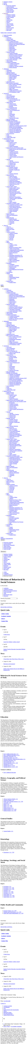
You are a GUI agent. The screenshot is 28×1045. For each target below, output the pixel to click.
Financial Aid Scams (14, 118)
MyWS (5, 3)
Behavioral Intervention (14, 191)
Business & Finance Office (15, 247)
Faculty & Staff (9, 12)
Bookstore (8, 26)
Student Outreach (10, 213)
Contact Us (8, 136)
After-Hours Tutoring (14, 162)
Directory (8, 21)
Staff (10, 80)
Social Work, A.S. (7, 894)
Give (4, 1008)
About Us (5, 225)
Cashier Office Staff (10, 137)
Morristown (12, 234)
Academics (5, 36)
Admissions (6, 68)
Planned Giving (12, 267)
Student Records (10, 217)
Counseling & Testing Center (13, 203)
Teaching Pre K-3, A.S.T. (9, 765)
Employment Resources (14, 206)
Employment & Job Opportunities (11, 1009)
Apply (2, 284)
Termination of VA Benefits (15, 182)
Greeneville (11, 235)
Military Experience (13, 89)
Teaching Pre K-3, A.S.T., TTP (10, 766)
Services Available (13, 168)
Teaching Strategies (13, 173)
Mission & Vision (10, 229)
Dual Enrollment (13, 76)
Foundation (8, 263)
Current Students (10, 7)
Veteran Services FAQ (14, 184)
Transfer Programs (10, 52)
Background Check (7, 594)
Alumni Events (12, 278)
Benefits (11, 276)
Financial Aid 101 (10, 97)
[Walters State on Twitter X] (4, 1018)
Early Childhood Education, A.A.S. (11, 755)
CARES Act (12, 116)
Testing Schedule (13, 211)
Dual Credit (12, 79)
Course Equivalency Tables (15, 58)
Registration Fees (13, 107)
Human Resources (13, 252)
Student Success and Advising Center (14, 147)
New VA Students (13, 177)
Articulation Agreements (14, 57)
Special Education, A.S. (8, 761)
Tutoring (8, 159)
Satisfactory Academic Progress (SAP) (18, 125)
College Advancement (14, 248)
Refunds (11, 106)
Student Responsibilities (14, 181)
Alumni (8, 273)
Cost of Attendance (10, 96)
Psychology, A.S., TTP (8, 887)
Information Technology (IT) (15, 255)
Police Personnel (13, 190)
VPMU (5, 572)
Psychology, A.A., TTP (8, 889)
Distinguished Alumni (14, 277)
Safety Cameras (12, 202)
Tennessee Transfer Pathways (16, 54)
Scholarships (12, 114)
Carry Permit (12, 199)
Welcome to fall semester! (9, 663)
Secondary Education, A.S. (9, 760)
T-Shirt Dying (6, 634)
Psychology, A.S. (7, 886)
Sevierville (11, 237)
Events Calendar (10, 17)
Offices (8, 242)
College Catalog (10, 25)
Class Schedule (9, 23)
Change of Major (13, 155)
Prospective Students (11, 5)
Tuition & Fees (9, 102)
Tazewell (11, 238)
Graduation (11, 222)
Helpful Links (12, 101)
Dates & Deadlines (10, 119)
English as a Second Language (16, 66)
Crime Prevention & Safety (15, 193)
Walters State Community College (8, 32)
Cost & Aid (6, 93)
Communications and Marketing (16, 250)
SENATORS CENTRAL (6, 607)
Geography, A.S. (7, 802)
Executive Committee (14, 265)
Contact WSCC (9, 228)
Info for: (5, 4)
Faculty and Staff (7, 592)
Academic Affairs (13, 244)
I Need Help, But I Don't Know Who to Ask (13, 659)
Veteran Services (10, 175)
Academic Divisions (11, 40)
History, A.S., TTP (7, 805)
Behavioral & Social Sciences (16, 43)
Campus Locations (10, 232)
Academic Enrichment (11, 62)
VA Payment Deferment (14, 178)
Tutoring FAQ (12, 163)
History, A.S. (6, 804)
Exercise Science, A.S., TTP (9, 910)
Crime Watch (12, 195)
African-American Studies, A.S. (10, 799)
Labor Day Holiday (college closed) (11, 641)
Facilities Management (14, 251)
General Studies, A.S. (8, 831)
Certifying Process (13, 180)
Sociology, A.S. (7, 890)
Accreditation (9, 272)
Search (2, 598)
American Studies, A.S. (8, 800)
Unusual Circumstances (14, 132)
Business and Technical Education (17, 44)
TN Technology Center (14, 92)
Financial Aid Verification (15, 129)
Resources (5, 13)
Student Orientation (13, 146)
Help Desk (8, 30)
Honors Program (13, 67)
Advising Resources (13, 153)
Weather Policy (9, 281)
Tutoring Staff (12, 164)
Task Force (11, 185)
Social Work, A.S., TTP (8, 895)
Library (8, 22)
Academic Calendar (10, 16)
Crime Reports (12, 194)
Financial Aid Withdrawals (15, 131)
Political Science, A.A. (8, 808)
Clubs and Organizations (12, 215)
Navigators (11, 145)
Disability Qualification (14, 169)
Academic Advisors (13, 151)
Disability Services (10, 166)
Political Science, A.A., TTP (9, 809)
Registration (12, 150)
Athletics (8, 18)
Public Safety (12, 50)
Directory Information (14, 220)
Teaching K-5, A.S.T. (8, 764)
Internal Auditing (13, 259)
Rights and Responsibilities (15, 127)
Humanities (11, 46)
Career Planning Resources (15, 207)
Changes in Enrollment (14, 123)
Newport (11, 239)
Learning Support (13, 65)
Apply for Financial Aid (11, 98)
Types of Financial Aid (11, 109)
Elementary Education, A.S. (9, 756)
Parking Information (13, 189)
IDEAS (11, 254)
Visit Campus (12, 144)
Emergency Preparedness (15, 197)
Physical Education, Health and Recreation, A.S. (14, 759)
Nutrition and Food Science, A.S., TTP (12, 912)
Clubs (4, 593)
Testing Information (13, 210)
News (7, 241)
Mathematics (12, 48)
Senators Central (10, 27)
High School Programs (11, 74)
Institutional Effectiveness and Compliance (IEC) (16, 257)
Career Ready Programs (11, 59)
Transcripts (11, 221)
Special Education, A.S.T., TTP (10, 763)
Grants (10, 111)
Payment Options (13, 105)
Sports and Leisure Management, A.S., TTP (13, 913)
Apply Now (9, 71)
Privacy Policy (6, 1026)
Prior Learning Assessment (12, 83)
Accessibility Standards (16, 1026)
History (8, 230)
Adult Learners (9, 9)
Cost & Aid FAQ (10, 133)
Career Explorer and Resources (16, 156)
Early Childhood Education (9, 772)
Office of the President (14, 260)
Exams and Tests (13, 85)
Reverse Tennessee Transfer (15, 55)
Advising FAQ (12, 154)
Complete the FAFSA (14, 124)
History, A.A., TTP (7, 806)
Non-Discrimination (7, 1013)
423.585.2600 (7, 1001)
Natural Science (12, 49)
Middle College (12, 77)
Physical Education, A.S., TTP (10, 757)
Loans (10, 112)
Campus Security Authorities (15, 198)
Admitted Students (10, 72)
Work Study (12, 115)
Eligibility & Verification (11, 120)
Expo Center (9, 29)
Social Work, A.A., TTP (9, 896)
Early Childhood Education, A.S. (10, 754)
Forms (7, 134)
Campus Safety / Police (11, 186)
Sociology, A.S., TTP (8, 891)
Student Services (7, 138)
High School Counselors (9, 545)
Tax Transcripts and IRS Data (16, 128)
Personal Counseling (14, 208)
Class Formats (9, 61)
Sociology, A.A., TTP (8, 893)
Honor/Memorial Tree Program (16, 269)
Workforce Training (7, 1)
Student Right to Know (8, 1015)
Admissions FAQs (10, 81)
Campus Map (9, 20)
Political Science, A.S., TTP (9, 810)
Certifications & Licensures (15, 90)
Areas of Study (9, 39)
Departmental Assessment (15, 87)
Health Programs (13, 45)
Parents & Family (10, 10)
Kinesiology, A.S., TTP (8, 852)
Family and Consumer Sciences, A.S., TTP (13, 801)
